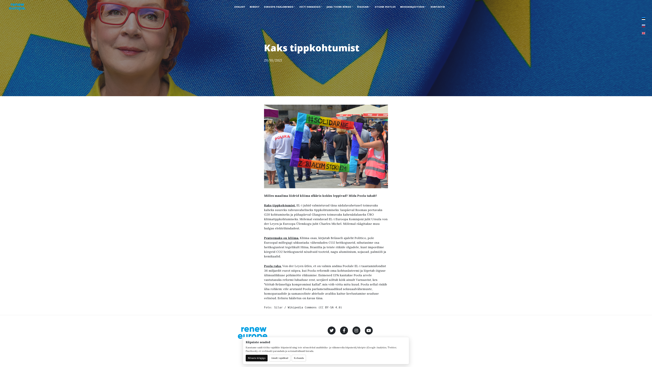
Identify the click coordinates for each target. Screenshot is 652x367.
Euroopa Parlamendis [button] (279, 6)
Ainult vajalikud (279, 358)
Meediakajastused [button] (412, 6)
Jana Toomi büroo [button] (339, 6)
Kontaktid (438, 6)
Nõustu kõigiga (256, 358)
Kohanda (299, 358)
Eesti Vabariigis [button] (310, 6)
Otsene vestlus (385, 6)
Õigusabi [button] (363, 6)
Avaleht (239, 6)
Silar (278, 307)
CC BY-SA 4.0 (330, 307)
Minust (255, 6)
